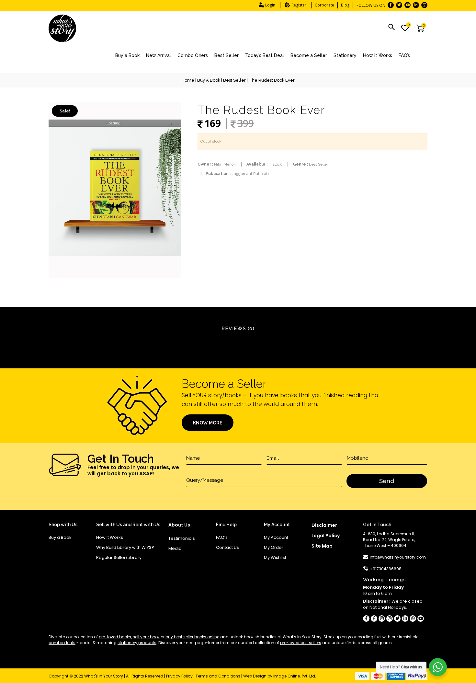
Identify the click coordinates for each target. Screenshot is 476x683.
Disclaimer (324, 525)
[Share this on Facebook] (366, 618)
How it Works (377, 55)
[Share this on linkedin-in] (405, 618)
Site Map (322, 546)
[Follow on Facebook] (391, 5)
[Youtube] (420, 618)
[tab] (238, 329)
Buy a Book (127, 55)
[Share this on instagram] (382, 618)
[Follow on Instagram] (424, 5)
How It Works (109, 537)
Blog (345, 5)
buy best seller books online (192, 637)
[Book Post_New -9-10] (115, 190)
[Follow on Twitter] (399, 5)
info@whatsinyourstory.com (398, 557)
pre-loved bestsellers (300, 642)
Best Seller (226, 55)
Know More (207, 422)
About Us (179, 525)
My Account (276, 537)
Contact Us (227, 547)
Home (188, 80)
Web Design (254, 676)
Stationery (345, 55)
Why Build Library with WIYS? (125, 547)
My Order (273, 547)
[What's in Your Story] (62, 28)
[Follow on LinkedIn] (416, 5)
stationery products (137, 642)
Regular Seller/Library (119, 557)
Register (298, 5)
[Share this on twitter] (397, 618)
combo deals (62, 642)
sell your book (146, 637)
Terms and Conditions (218, 676)
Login (270, 5)
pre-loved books (115, 637)
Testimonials (181, 538)
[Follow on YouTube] (407, 5)
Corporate (324, 5)
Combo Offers (192, 55)
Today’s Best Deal (264, 55)
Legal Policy (326, 535)
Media (175, 548)
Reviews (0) (238, 328)
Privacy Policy (179, 676)
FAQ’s (404, 55)
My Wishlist (275, 557)
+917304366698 (386, 569)
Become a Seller (308, 55)
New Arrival (158, 55)
